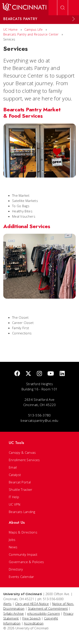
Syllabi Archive (13, 613)
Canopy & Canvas (22, 452)
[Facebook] (17, 374)
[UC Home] (24, 7)
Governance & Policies (26, 562)
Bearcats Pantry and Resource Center (31, 34)
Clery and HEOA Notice (32, 604)
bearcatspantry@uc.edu (39, 420)
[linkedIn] (62, 374)
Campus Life (33, 29)
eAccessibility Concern (43, 613)
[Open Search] (62, 7)
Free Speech (31, 618)
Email (13, 467)
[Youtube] (50, 374)
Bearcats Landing (22, 512)
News (13, 547)
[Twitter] (28, 374)
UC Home (10, 29)
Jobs (12, 539)
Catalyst (15, 474)
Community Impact (23, 554)
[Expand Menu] (73, 19)
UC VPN (14, 504)
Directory (16, 569)
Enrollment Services (24, 460)
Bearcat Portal (20, 482)
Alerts (7, 604)
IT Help (14, 497)
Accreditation (33, 623)
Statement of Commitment (48, 608)
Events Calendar (21, 576)
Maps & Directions (23, 532)
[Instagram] (39, 374)
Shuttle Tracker (20, 489)
